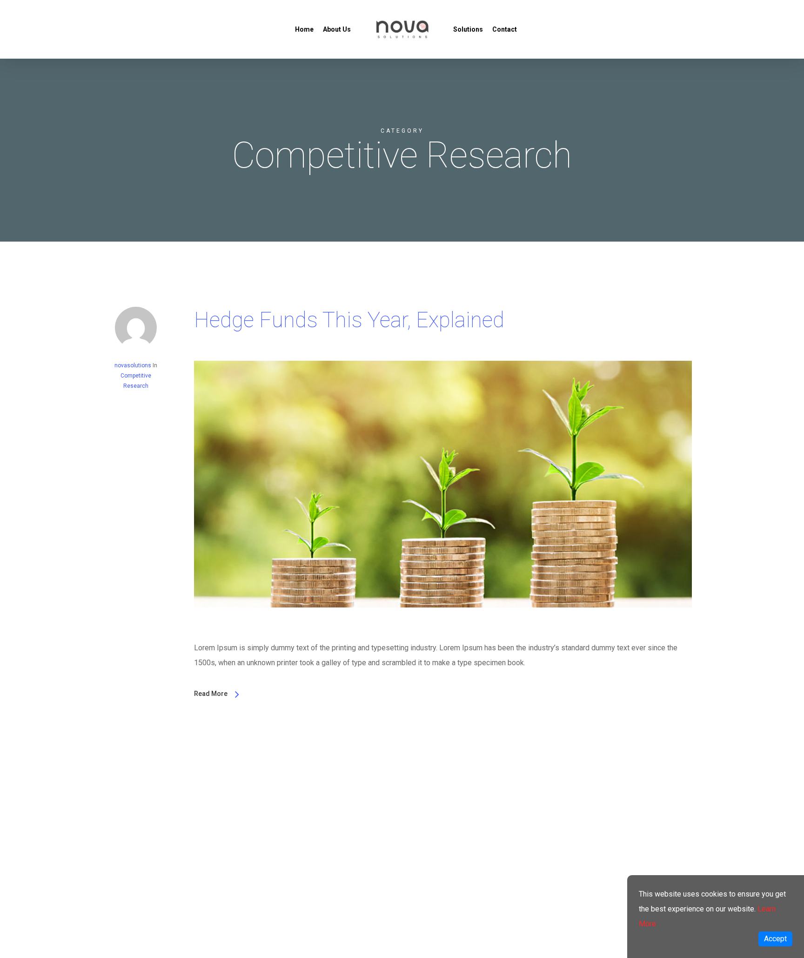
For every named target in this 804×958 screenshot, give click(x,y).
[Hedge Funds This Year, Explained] (443, 632)
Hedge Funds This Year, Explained (349, 319)
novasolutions (132, 365)
